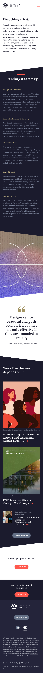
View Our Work (21, 535)
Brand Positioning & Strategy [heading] (16, 119)
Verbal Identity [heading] (10, 172)
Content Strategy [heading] (11, 196)
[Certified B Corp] (25, 628)
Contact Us (21, 617)
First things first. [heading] (16, 19)
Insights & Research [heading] (12, 90)
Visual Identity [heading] (9, 143)
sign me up (21, 594)
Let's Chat (21, 567)
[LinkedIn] (18, 627)
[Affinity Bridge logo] (21, 5)
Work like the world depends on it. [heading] (18, 370)
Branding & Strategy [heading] (21, 79)
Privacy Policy (25, 663)
